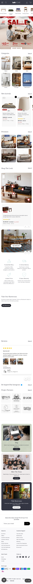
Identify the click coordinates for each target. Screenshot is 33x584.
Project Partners (4, 543)
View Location (16, 507)
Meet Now (16, 478)
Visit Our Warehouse (5, 547)
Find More (16, 449)
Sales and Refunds (20, 539)
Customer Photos (5, 539)
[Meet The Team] (16, 462)
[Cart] (30, 2)
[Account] (27, 2)
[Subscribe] (27, 523)
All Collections (4, 549)
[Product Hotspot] (12, 186)
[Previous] (25, 226)
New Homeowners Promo (22, 545)
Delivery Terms (19, 537)
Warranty (18, 541)
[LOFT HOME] (16, 2)
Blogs (2, 541)
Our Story (3, 533)
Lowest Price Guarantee (21, 543)
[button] (5, 372)
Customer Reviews (5, 537)
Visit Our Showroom (5, 545)
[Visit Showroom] (16, 491)
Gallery (2, 535)
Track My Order (19, 533)
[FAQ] (16, 433)
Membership (19, 535)
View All (30, 390)
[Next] (28, 226)
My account (18, 547)
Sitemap (12, 580)
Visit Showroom (6, 305)
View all (30, 53)
